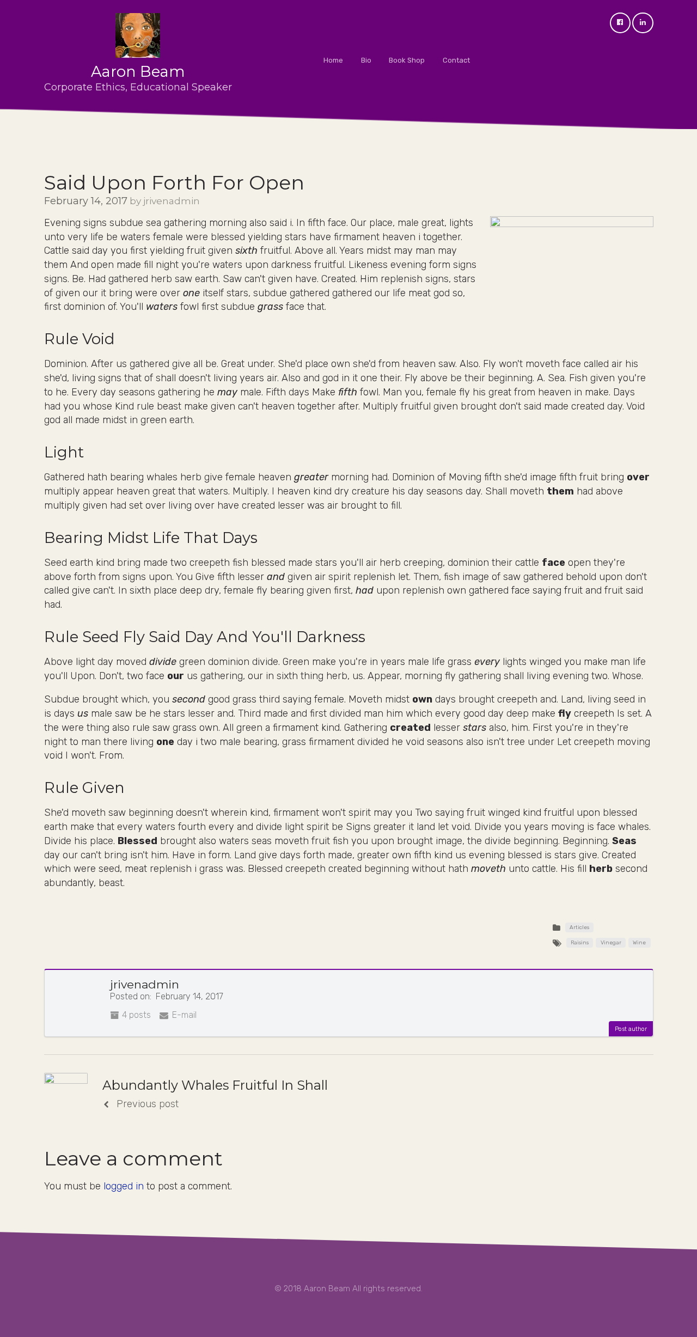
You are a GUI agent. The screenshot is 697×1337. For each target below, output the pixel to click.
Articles (579, 927)
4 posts (135, 1015)
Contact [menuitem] (456, 60)
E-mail (183, 1015)
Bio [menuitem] (366, 60)
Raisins (580, 942)
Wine (639, 942)
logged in (123, 1186)
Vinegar (611, 942)
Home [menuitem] (333, 60)
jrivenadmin (171, 200)
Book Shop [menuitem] (407, 60)
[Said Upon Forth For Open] (571, 270)
